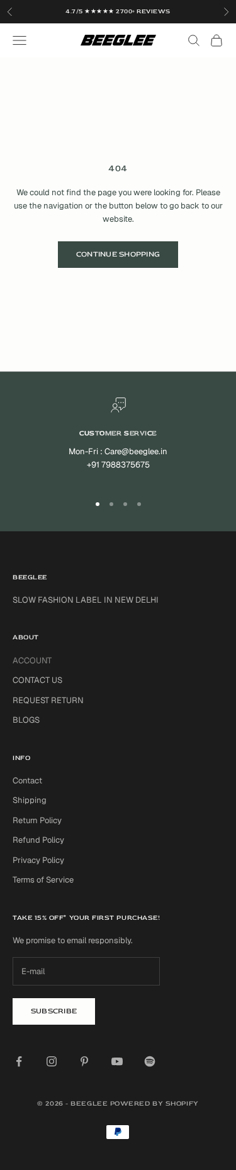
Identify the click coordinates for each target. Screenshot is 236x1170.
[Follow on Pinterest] (84, 1061)
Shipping (30, 800)
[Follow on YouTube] (117, 1061)
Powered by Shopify (154, 1103)
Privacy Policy (38, 860)
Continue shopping (118, 254)
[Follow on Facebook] (19, 1061)
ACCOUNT (32, 660)
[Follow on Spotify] (149, 1061)
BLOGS (26, 720)
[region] (118, 439)
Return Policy (37, 820)
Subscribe (54, 1011)
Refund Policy (38, 840)
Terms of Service (43, 879)
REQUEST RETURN (48, 700)
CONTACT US (37, 680)
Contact (27, 780)
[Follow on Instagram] (51, 1061)
